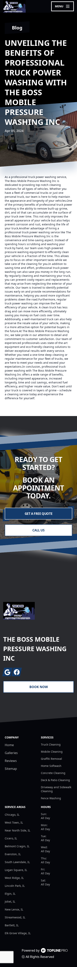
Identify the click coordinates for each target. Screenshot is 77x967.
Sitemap (11, 768)
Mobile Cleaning (52, 751)
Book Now (38, 687)
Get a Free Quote (39, 513)
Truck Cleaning (51, 744)
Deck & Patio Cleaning (55, 780)
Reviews (11, 761)
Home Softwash (51, 766)
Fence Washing (51, 798)
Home (9, 745)
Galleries (11, 753)
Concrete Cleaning (53, 773)
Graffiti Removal (51, 759)
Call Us (38, 530)
